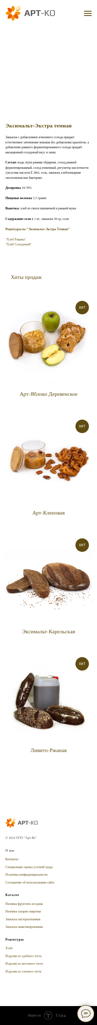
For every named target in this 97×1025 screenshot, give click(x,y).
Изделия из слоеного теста (23, 971)
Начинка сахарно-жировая (23, 911)
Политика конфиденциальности (26, 874)
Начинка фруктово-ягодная (24, 903)
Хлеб (8, 948)
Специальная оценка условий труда (29, 867)
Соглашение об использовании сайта (29, 882)
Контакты (11, 859)
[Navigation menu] (88, 13)
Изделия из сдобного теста (23, 956)
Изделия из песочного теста (24, 963)
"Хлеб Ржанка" (15, 239)
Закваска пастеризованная (22, 919)
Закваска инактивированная (24, 926)
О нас (10, 850)
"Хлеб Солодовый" (18, 244)
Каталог (12, 894)
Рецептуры (14, 939)
